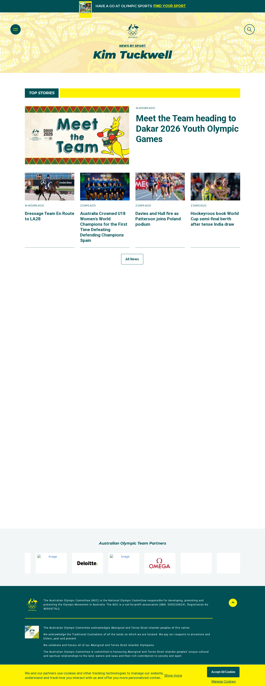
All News (132, 259)
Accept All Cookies (223, 672)
